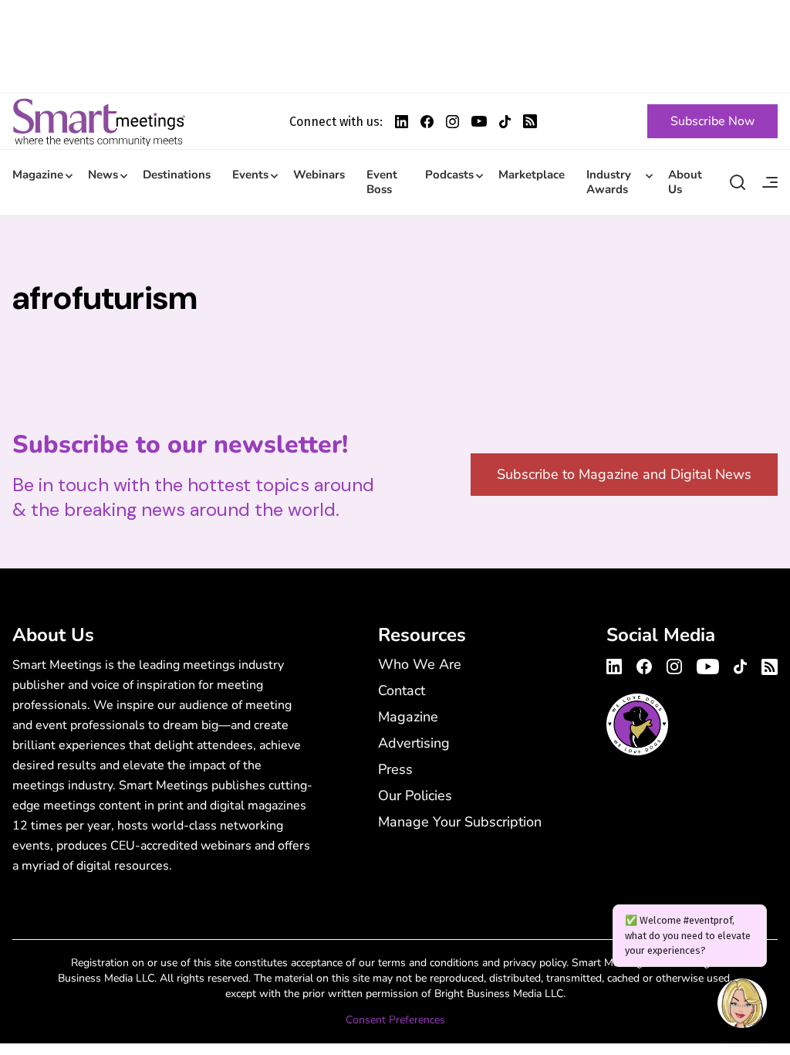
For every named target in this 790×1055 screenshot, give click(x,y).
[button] (742, 1006)
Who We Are (419, 664)
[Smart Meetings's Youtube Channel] (708, 664)
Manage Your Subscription (460, 821)
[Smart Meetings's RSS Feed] (530, 121)
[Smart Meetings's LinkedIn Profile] (401, 121)
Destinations (177, 174)
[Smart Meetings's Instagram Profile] (452, 121)
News (103, 174)
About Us (685, 182)
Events (250, 174)
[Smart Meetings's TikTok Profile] (505, 121)
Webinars (319, 174)
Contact (401, 690)
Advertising (414, 743)
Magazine (37, 174)
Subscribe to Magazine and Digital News (624, 474)
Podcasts (449, 174)
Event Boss (381, 182)
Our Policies (415, 795)
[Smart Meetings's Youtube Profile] (479, 121)
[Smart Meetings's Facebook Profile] (427, 121)
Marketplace (531, 174)
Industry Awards (608, 182)
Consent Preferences (395, 1020)
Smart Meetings (98, 121)
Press (395, 769)
